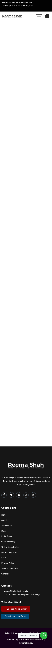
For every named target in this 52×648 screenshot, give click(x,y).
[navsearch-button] (47, 16)
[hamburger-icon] (39, 16)
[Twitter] (22, 9)
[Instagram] (36, 9)
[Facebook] (17, 9)
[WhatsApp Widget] (43, 635)
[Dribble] (31, 9)
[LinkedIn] (27, 9)
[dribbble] (26, 495)
